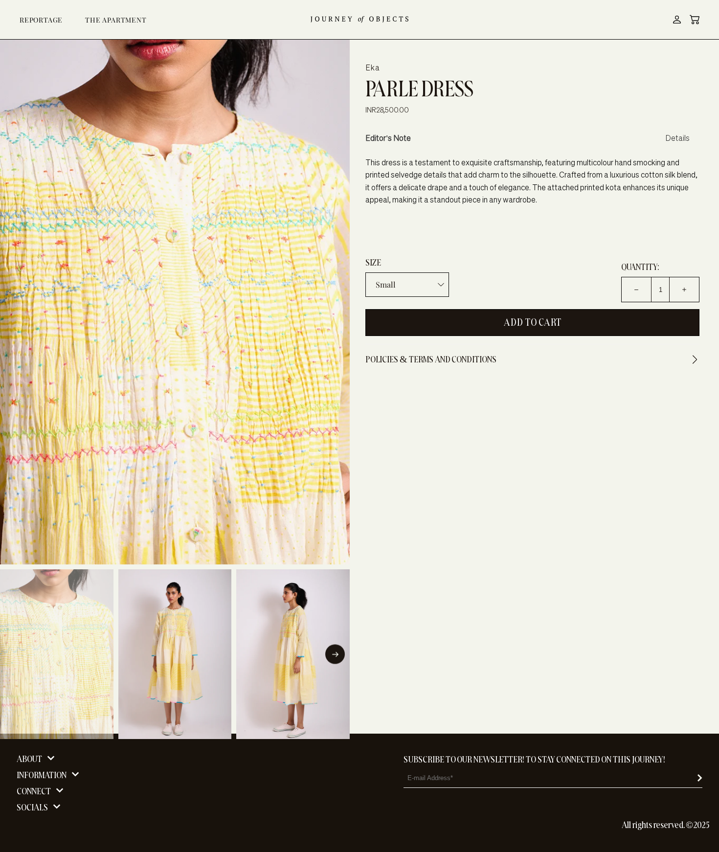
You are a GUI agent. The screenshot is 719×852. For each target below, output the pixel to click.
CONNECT (34, 791)
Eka (372, 67)
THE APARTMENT (115, 19)
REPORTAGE (41, 19)
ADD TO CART (533, 322)
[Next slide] (335, 654)
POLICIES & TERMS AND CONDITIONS (430, 359)
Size (373, 262)
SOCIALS (32, 807)
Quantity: (640, 266)
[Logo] (359, 19)
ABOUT (29, 758)
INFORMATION (42, 775)
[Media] (175, 302)
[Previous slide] (14, 654)
